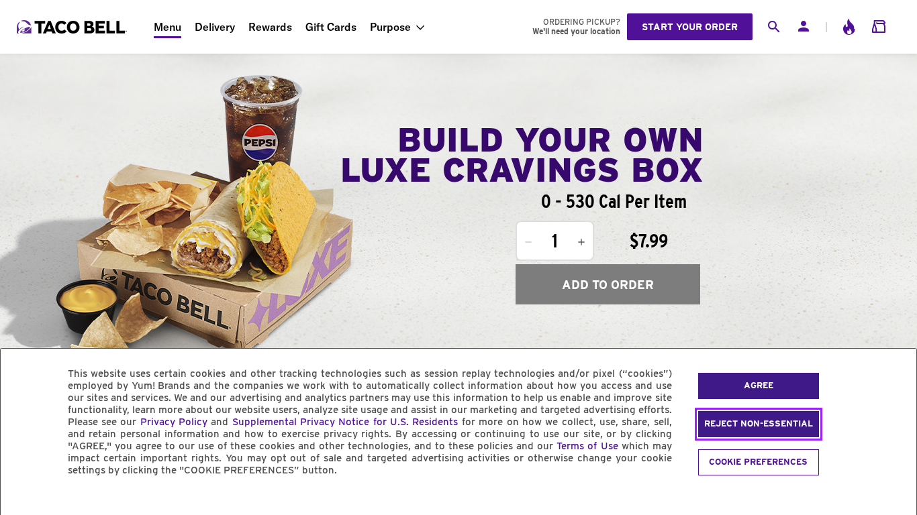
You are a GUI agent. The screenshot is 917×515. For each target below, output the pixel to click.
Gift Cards (330, 27)
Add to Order (608, 285)
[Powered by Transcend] (22, 500)
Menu (167, 27)
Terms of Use (587, 446)
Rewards (270, 27)
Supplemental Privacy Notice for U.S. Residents (345, 422)
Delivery (215, 27)
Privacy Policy (173, 422)
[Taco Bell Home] (73, 27)
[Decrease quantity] (528, 242)
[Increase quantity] (581, 242)
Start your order (690, 26)
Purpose (390, 27)
